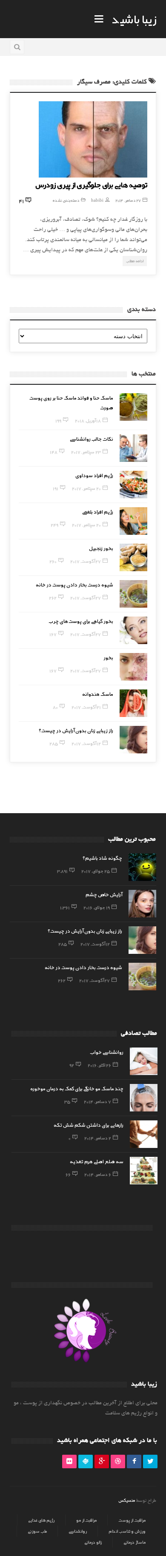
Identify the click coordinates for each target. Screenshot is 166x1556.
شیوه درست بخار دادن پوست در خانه (74, 584)
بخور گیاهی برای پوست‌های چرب (81, 620)
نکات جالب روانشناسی (91, 438)
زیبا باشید (134, 19)
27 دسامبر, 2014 (128, 200)
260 (53, 561)
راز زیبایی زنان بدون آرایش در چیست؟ (76, 730)
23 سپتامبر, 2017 (86, 452)
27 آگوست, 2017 (85, 561)
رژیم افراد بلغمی (97, 511)
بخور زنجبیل (101, 548)
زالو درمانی (93, 1542)
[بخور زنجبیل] (133, 557)
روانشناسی (78, 1531)
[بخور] (133, 667)
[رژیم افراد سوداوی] (133, 484)
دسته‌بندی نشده (65, 200)
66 (68, 1174)
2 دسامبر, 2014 (97, 1138)
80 (55, 707)
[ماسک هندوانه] (133, 703)
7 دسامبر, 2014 (97, 1101)
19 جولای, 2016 (96, 907)
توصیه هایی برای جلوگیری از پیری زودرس (91, 184)
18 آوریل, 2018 (88, 420)
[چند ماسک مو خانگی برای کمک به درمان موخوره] (143, 1097)
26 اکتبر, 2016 (99, 1065)
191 (55, 488)
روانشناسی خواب (106, 1051)
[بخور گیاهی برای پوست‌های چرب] (133, 630)
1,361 (65, 907)
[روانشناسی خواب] (143, 1061)
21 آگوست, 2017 (86, 707)
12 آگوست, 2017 (86, 743)
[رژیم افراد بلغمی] (133, 521)
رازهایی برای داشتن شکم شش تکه (88, 1124)
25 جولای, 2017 (95, 871)
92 (71, 1065)
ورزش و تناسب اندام (127, 1531)
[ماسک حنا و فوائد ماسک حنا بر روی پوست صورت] (133, 407)
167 (53, 634)
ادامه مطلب (134, 261)
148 (53, 452)
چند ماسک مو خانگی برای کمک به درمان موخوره (76, 1088)
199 (58, 420)
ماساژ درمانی (134, 1542)
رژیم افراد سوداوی (94, 475)
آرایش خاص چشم (104, 894)
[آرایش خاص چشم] (142, 903)
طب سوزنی (37, 1531)
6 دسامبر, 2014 (97, 1174)
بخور (108, 657)
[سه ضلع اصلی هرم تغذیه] (143, 1170)
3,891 (62, 871)
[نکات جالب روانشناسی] (133, 448)
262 (53, 597)
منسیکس (126, 1500)
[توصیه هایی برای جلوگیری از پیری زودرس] (93, 139)
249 (54, 525)
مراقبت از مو (86, 1520)
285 (53, 743)
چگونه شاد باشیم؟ (102, 857)
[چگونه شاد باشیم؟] (142, 867)
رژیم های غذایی (41, 1520)
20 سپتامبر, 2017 (86, 488)
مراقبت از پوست (132, 1520)
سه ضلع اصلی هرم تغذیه (96, 1161)
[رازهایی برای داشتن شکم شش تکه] (143, 1134)
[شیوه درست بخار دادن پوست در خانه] (133, 594)
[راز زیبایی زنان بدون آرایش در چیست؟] (133, 739)
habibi (97, 200)
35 (67, 1101)
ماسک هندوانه (97, 693)
